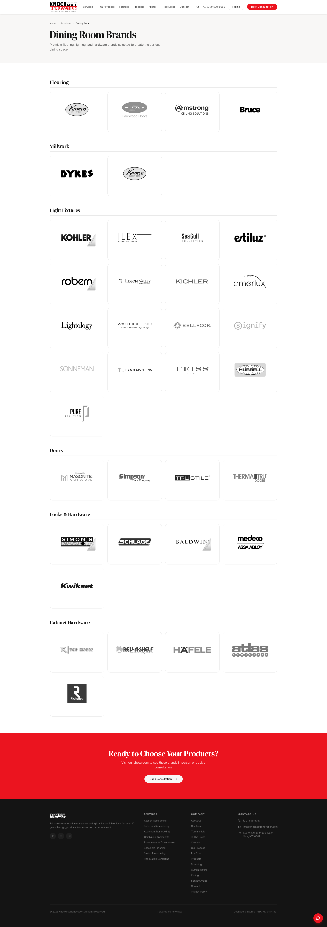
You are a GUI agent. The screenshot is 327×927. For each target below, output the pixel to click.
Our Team (196, 826)
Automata (177, 911)
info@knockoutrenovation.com (260, 826)
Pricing (236, 6)
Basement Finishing (155, 847)
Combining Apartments (156, 837)
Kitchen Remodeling (155, 820)
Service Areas (199, 880)
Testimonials (198, 831)
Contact (184, 6)
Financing (196, 864)
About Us (196, 820)
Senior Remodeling (155, 853)
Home (53, 23)
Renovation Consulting (156, 858)
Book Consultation (262, 6)
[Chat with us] (318, 918)
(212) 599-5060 (216, 6)
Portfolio (124, 6)
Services (88, 6)
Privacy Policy (199, 891)
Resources (169, 6)
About (152, 6)
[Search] (197, 7)
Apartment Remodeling (157, 831)
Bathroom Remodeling (156, 826)
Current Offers (199, 869)
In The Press (198, 837)
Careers (195, 842)
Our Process (107, 6)
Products (139, 6)
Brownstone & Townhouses (159, 842)
